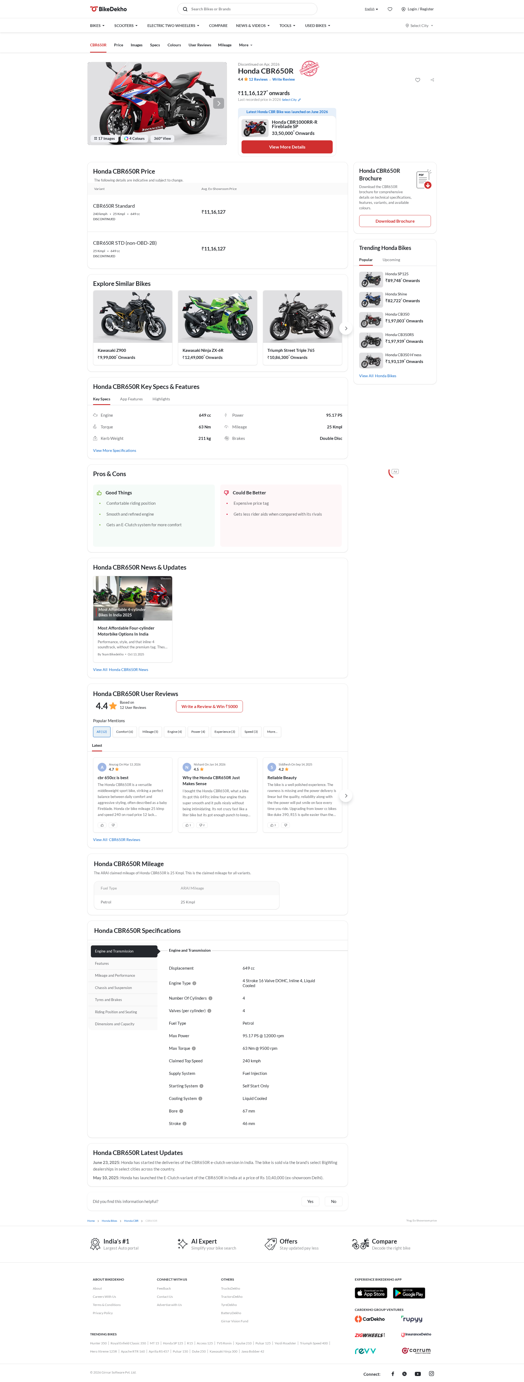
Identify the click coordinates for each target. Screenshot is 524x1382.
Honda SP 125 (173, 1343)
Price (118, 45)
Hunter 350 (98, 1343)
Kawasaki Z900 (112, 350)
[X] (404, 1374)
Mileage (224, 45)
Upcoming (391, 259)
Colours (174, 45)
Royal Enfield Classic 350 (128, 1343)
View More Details (287, 146)
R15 (190, 1343)
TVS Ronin (224, 1343)
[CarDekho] (370, 1319)
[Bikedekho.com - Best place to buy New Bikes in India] (108, 9)
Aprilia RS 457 (159, 1351)
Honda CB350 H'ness (403, 354)
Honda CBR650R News (128, 669)
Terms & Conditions (107, 1305)
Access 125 (205, 1343)
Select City (419, 25)
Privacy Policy (103, 1313)
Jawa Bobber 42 (252, 1351)
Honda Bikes (385, 375)
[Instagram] (431, 1374)
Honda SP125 (397, 273)
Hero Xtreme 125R (103, 1351)
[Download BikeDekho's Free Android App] (409, 1293)
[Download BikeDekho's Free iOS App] (371, 1293)
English (369, 9)
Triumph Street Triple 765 (291, 350)
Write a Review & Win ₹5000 (209, 706)
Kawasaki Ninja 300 (223, 1351)
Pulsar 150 (180, 1351)
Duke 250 (199, 1351)
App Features (131, 399)
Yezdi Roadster (285, 1343)
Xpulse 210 (244, 1343)
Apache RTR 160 (133, 1351)
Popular (366, 259)
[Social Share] (432, 80)
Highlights (161, 399)
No (333, 1201)
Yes (310, 1201)
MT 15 (154, 1343)
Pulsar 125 (263, 1343)
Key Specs (101, 399)
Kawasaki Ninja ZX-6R (203, 350)
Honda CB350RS (399, 334)
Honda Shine (396, 294)
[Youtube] (418, 1374)
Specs (155, 45)
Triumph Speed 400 (314, 1343)
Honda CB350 (397, 314)
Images (136, 45)
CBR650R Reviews (124, 839)
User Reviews (200, 45)
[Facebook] (393, 1374)
